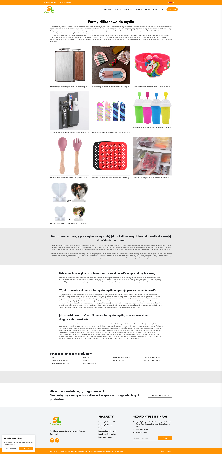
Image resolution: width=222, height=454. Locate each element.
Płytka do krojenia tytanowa (121, 357)
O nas (163, 451)
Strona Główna (107, 9)
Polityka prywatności (112, 451)
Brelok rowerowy (118, 360)
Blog (121, 451)
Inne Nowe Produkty (105, 437)
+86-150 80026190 (51, 2)
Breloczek (86, 357)
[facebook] (57, 440)
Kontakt (169, 451)
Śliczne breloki (87, 360)
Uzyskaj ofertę (172, 9)
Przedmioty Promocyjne (107, 434)
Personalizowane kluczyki (91, 363)
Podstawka (102, 428)
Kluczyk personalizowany (152, 360)
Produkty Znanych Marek (107, 431)
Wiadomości (128, 9)
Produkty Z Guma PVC (106, 422)
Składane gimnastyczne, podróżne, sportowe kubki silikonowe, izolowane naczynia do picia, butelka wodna (126, 132)
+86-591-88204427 (143, 429)
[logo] (50, 9)
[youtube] (52, 440)
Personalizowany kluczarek (60, 363)
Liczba (54, 357)
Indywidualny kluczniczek (60, 360)
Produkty (137, 9)
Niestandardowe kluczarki (152, 357)
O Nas (117, 9)
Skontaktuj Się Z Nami (152, 9)
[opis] (56, 421)
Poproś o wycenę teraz (160, 395)
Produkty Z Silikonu (105, 425)
